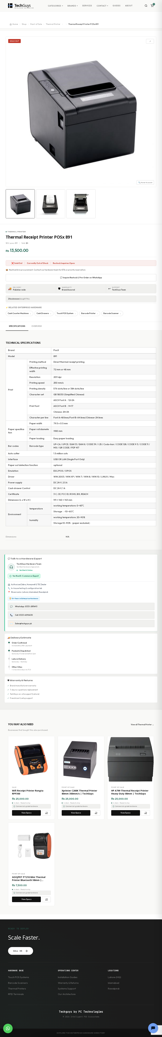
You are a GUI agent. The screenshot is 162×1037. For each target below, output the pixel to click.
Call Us (17, 951)
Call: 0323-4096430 (21, 615)
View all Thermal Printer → (142, 724)
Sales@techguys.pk (21, 623)
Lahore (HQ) (114, 977)
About (129, 5)
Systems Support (67, 988)
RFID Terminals (16, 994)
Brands (72, 6)
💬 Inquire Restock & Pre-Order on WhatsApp (81, 277)
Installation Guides (67, 977)
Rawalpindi (113, 988)
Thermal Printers (17, 988)
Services (87, 5)
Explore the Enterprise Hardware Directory (81, 1033)
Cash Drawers (44, 313)
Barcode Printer (89, 313)
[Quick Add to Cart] (46, 813)
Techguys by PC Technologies (81, 1011)
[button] (8, 1028)
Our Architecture (67, 994)
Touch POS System (66, 313)
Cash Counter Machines (19, 313)
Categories (54, 6)
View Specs (26, 813)
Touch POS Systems (18, 977)
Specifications (17, 326)
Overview (36, 326)
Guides (117, 5)
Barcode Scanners (18, 982)
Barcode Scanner (112, 313)
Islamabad (113, 982)
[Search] (146, 6)
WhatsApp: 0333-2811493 (23, 606)
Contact (101, 6)
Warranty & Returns (68, 982)
